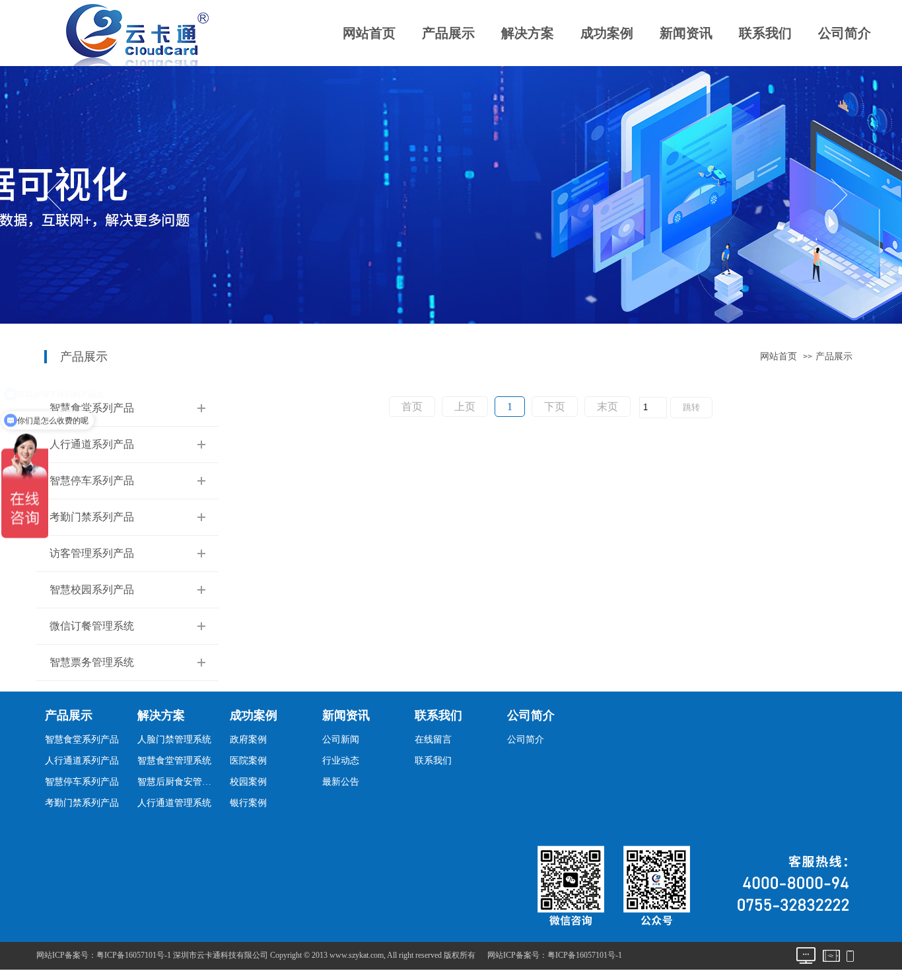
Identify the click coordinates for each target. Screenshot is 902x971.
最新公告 (340, 782)
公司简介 (844, 33)
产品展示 (448, 33)
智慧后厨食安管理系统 (178, 782)
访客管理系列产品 (92, 553)
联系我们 (765, 33)
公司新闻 (340, 739)
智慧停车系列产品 (92, 480)
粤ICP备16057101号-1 (584, 955)
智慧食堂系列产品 (92, 408)
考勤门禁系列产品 (92, 516)
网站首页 (369, 33)
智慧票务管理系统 (92, 662)
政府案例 (248, 739)
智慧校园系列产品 (92, 589)
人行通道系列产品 (92, 444)
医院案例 (248, 761)
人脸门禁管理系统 (174, 739)
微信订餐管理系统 (92, 625)
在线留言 (433, 739)
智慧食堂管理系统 (174, 761)
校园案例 (248, 782)
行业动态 (340, 761)
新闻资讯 (686, 33)
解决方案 (527, 33)
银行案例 (248, 803)
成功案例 (606, 33)
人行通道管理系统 (174, 803)
